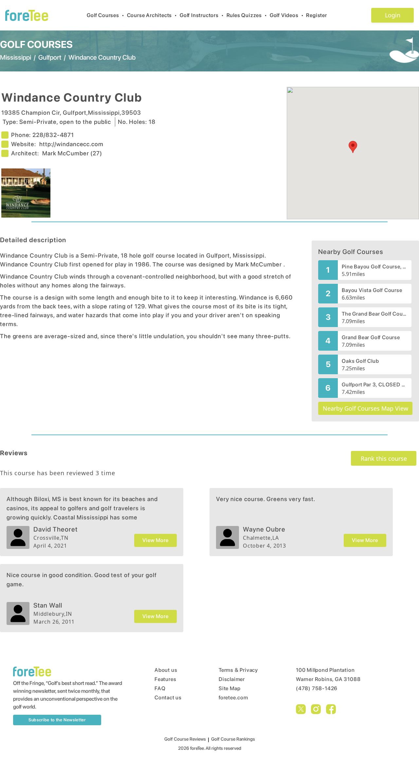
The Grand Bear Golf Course (375, 314)
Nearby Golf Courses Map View (365, 408)
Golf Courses (105, 15)
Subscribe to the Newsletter (57, 719)
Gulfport (49, 57)
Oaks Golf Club (360, 361)
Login (392, 15)
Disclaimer (232, 679)
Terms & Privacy (238, 670)
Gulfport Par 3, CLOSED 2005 (375, 384)
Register (316, 15)
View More (155, 540)
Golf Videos (287, 15)
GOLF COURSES (36, 44)
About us (166, 670)
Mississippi (15, 57)
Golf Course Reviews (185, 739)
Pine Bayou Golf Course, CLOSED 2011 (375, 266)
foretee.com (233, 697)
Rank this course (384, 458)
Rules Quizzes (247, 15)
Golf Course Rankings (233, 739)
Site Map (229, 688)
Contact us (168, 697)
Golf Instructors (202, 15)
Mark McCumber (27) (72, 153)
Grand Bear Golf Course (371, 337)
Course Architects (152, 15)
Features (165, 679)
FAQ (160, 688)
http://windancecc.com (71, 144)
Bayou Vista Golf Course (372, 290)
